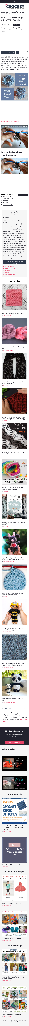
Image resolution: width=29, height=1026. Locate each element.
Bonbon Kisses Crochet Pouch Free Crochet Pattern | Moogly (12, 488)
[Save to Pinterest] (2, 52)
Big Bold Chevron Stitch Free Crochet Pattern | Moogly (13, 453)
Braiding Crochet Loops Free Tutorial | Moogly (13, 523)
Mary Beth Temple (8, 350)
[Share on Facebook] (6, 52)
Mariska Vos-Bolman (9, 702)
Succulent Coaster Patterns (11, 1014)
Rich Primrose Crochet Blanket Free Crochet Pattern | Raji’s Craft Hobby (13, 664)
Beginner (16, 25)
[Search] (25, 708)
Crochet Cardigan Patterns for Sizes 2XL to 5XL (13, 978)
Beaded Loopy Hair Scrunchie (10, 122)
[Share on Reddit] (17, 52)
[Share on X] (10, 52)
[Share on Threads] (13, 52)
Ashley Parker (7, 632)
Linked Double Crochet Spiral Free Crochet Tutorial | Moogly (12, 594)
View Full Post (23, 195)
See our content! (14, 742)
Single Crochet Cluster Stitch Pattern (13, 313)
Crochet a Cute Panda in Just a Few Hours (13, 699)
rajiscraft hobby (8, 667)
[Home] (9, 12)
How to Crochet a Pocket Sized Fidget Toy (14, 347)
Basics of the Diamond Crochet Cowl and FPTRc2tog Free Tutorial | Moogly (13, 418)
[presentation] (14, 297)
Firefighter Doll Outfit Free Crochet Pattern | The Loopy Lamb (12, 629)
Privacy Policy (10, 1023)
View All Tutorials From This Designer (14, 262)
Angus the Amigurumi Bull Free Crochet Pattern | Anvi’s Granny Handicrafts (14, 558)
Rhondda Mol (7, 315)
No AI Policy (19, 1023)
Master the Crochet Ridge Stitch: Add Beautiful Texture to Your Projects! (13, 827)
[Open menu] (14, 1)
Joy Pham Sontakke (9, 561)
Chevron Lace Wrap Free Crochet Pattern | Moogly (12, 382)
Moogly (5, 385)
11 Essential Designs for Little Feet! (13, 939)
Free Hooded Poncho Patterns (12, 903)
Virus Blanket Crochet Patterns (13, 865)
